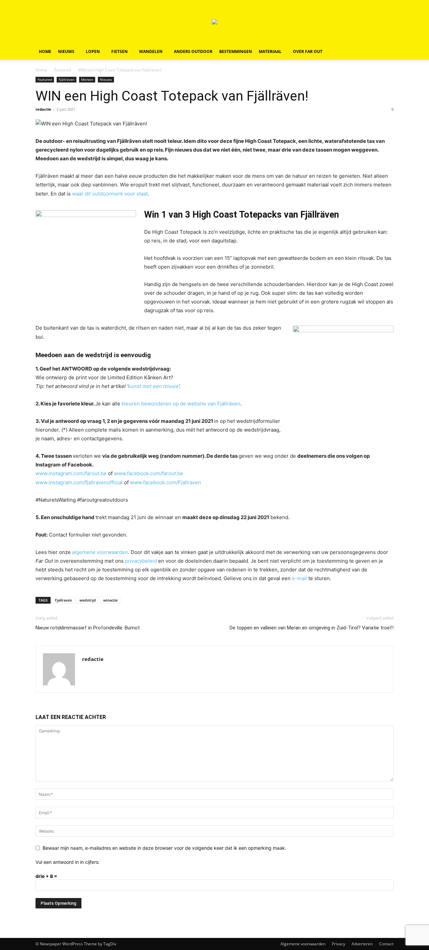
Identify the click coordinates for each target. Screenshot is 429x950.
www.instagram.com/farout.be (71, 473)
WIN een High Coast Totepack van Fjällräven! (172, 96)
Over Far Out (307, 51)
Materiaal (270, 51)
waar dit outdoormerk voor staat (110, 193)
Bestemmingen (235, 51)
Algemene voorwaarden (303, 944)
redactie (43, 109)
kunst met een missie (153, 386)
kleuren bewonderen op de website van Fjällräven (181, 403)
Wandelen (151, 51)
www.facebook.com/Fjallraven (165, 482)
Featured (62, 70)
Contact (386, 944)
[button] (385, 52)
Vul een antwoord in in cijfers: (68, 862)
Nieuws (66, 51)
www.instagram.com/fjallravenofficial (79, 482)
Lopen (93, 51)
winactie (110, 600)
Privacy (338, 944)
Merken (87, 79)
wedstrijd (87, 600)
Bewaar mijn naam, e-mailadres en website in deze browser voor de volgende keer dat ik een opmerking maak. (164, 848)
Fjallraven (63, 600)
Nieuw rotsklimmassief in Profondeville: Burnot (88, 628)
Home (45, 51)
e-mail (299, 578)
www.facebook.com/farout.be (148, 473)
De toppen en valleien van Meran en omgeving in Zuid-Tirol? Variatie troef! (311, 628)
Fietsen (119, 51)
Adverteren (362, 944)
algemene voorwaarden (100, 552)
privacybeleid (141, 561)
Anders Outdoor (193, 51)
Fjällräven (66, 79)
